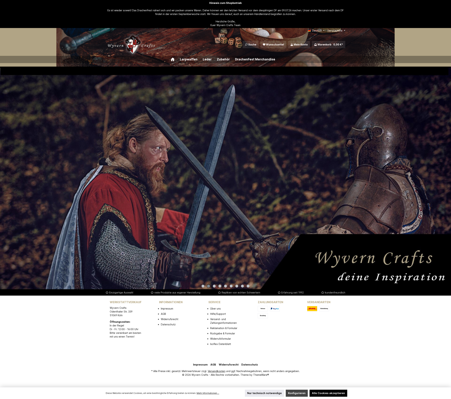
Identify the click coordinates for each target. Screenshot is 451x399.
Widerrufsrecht (169, 319)
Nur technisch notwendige (264, 393)
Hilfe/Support (218, 313)
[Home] (175, 59)
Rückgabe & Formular (222, 333)
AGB (163, 313)
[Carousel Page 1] (203, 286)
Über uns (215, 308)
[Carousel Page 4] (219, 286)
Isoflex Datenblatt (220, 343)
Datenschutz (168, 324)
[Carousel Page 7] (236, 286)
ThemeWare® (261, 374)
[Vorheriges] (2, 178)
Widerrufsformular (220, 338)
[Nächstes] (448, 178)
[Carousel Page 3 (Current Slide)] (214, 286)
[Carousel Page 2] (208, 286)
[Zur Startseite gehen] (132, 44)
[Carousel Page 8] (242, 286)
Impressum (167, 308)
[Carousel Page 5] (225, 286)
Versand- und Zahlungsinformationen (223, 321)
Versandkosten (216, 371)
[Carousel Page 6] (231, 286)
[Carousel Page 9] (248, 286)
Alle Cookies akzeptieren (328, 393)
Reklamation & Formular (223, 328)
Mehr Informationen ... (208, 393)
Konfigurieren (296, 393)
